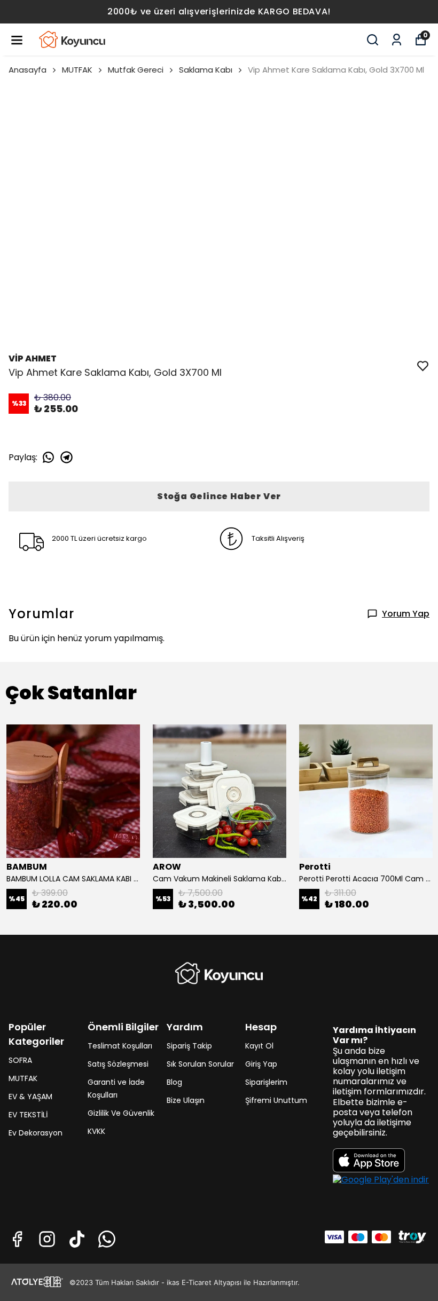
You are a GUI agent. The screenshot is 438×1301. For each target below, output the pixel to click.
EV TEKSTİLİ (28, 1114)
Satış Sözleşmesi (118, 1064)
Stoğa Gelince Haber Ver (219, 496)
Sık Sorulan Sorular (200, 1064)
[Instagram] (47, 1239)
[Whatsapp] (106, 1239)
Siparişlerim (266, 1082)
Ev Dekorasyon (35, 1132)
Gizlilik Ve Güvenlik (121, 1113)
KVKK (96, 1131)
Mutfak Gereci (135, 69)
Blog (174, 1082)
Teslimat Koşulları (120, 1045)
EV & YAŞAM (30, 1096)
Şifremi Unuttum (276, 1100)
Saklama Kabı (205, 69)
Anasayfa (27, 69)
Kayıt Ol (259, 1045)
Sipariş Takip (189, 1045)
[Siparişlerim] (396, 39)
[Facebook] (17, 1239)
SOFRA (20, 1060)
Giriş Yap (261, 1064)
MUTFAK (77, 69)
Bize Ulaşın (186, 1100)
